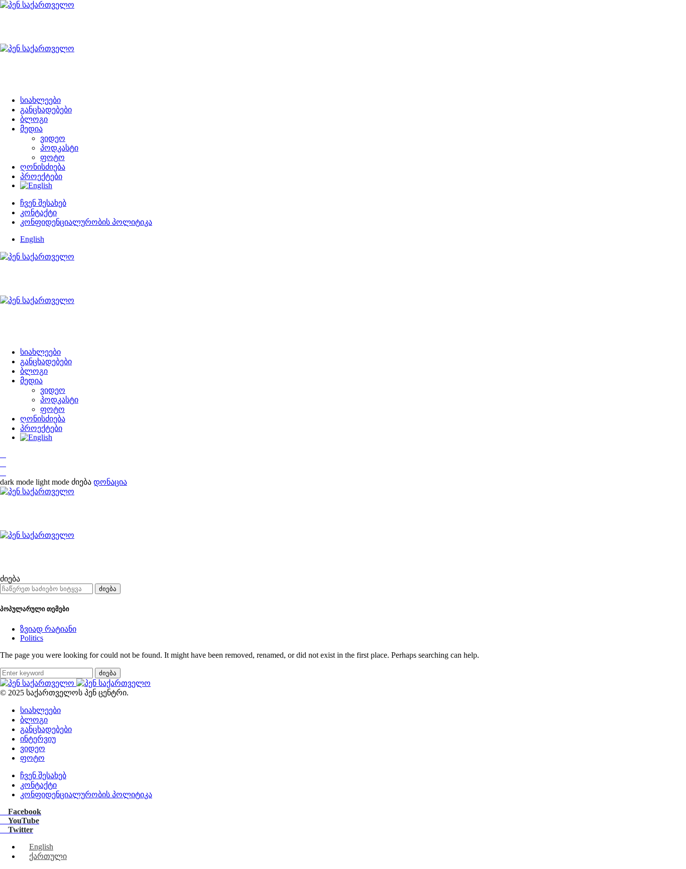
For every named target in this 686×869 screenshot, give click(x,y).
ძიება (108, 589)
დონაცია (110, 482)
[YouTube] (3, 463)
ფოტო (52, 157)
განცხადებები (46, 109)
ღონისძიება (42, 167)
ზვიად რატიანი (48, 629)
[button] (35, 482)
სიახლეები (40, 100)
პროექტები (41, 176)
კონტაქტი (38, 212)
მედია (31, 128)
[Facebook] (3, 454)
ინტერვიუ (38, 739)
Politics (31, 638)
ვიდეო (52, 138)
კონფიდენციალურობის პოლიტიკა (86, 222)
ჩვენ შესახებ (43, 203)
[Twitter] (3, 472)
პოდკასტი (59, 147)
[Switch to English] (36, 185)
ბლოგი (34, 119)
